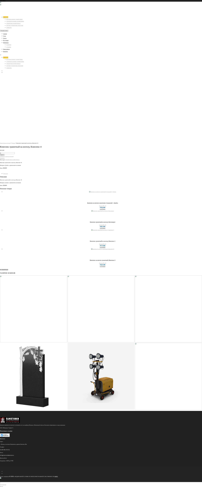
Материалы (5, 42)
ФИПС (56, 476)
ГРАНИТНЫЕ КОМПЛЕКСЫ (13, 23)
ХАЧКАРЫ (9, 27)
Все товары (5, 40)
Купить (2, 154)
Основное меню (4, 30)
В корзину (102, 209)
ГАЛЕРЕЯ (8, 45)
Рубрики (5, 17)
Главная (5, 34)
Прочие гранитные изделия (14, 25)
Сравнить (2, 158)
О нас (4, 36)
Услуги (4, 38)
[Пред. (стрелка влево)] (0, 486)
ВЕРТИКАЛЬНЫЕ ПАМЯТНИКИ (14, 19)
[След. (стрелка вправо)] (2, 486)
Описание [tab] (5, 173)
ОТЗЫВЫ (8, 47)
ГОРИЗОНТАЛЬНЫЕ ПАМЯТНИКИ (15, 21)
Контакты (5, 51)
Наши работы (6, 49)
